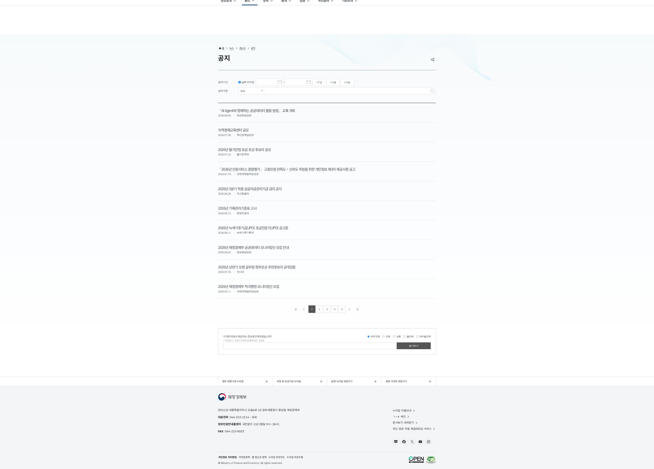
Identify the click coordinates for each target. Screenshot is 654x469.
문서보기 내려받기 (403, 422)
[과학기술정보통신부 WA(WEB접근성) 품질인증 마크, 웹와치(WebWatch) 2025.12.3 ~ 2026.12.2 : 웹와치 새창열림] (431, 460)
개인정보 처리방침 (227, 457)
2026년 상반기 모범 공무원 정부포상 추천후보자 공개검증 (256, 266)
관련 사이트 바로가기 (396, 381)
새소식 (242, 48)
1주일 (319, 82)
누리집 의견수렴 (295, 457)
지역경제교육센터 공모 (233, 129)
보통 (398, 336)
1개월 (333, 82)
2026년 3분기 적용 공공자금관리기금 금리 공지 (250, 188)
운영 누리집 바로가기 (342, 381)
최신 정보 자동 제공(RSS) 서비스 (412, 428)
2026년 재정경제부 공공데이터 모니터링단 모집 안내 (253, 247)
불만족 (410, 336)
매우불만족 (425, 336)
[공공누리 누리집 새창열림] (416, 460)
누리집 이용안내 (402, 410)
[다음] (349, 309)
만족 (388, 336)
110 (256, 424)
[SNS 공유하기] (432, 59)
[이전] (304, 309)
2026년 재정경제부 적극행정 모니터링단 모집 (248, 286)
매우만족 (375, 336)
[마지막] (357, 309)
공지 (253, 48)
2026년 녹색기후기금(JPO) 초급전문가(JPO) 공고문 (253, 227)
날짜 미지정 (248, 82)
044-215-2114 (239, 417)
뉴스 (232, 48)
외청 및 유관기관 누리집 (289, 381)
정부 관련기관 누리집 (233, 381)
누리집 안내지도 (277, 457)
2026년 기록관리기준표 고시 (237, 208)
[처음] (296, 309)
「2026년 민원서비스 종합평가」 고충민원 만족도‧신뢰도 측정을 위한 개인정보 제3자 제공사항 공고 (286, 169)
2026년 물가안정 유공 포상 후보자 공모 (244, 149)
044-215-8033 (234, 431)
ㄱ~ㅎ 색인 (399, 416)
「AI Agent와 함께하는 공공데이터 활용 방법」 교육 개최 (256, 110)
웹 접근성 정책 (259, 457)
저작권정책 (244, 457)
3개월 (347, 82)
